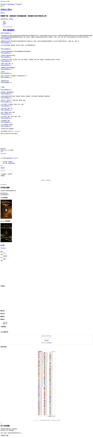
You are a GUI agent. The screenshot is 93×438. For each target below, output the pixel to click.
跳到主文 (3, 12)
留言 (11, 158)
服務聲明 (58, 420)
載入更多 (2, 167)
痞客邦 (7, 158)
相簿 (4, 21)
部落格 (4, 23)
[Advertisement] (11, 274)
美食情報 (11, 19)
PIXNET (37, 420)
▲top (2, 165)
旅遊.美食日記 (11, 163)
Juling (2, 151)
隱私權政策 (54, 420)
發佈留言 (2, 175)
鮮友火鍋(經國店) (9, 30)
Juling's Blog (6, 9)
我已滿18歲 (3, 435)
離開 (7, 435)
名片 (4, 24)
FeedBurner (49, 342)
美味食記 (10, 161)
